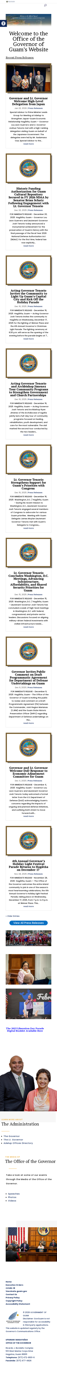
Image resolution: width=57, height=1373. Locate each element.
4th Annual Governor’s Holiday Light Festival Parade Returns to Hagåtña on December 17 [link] (28, 865)
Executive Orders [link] (14, 1285)
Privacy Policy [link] (13, 1297)
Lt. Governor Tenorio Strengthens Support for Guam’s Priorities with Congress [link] (28, 484)
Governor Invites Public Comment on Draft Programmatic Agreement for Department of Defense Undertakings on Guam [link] (28, 677)
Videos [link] (12, 1200)
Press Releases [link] (35, 108)
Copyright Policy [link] (14, 1300)
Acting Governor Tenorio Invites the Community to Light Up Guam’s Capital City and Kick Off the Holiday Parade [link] (28, 296)
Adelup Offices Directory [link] (18, 1143)
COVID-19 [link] (10, 1288)
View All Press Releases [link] (28, 923)
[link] (3, 23)
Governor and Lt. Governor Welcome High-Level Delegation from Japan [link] (28, 101)
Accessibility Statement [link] (18, 1304)
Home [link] (9, 1281)
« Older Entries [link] (12, 916)
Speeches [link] (14, 1193)
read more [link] (28, 144)
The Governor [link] (12, 1136)
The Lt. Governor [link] (13, 1139)
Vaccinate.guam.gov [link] (16, 1291)
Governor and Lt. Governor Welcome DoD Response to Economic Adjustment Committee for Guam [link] (28, 772)
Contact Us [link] (11, 1294)
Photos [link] (12, 1197)
